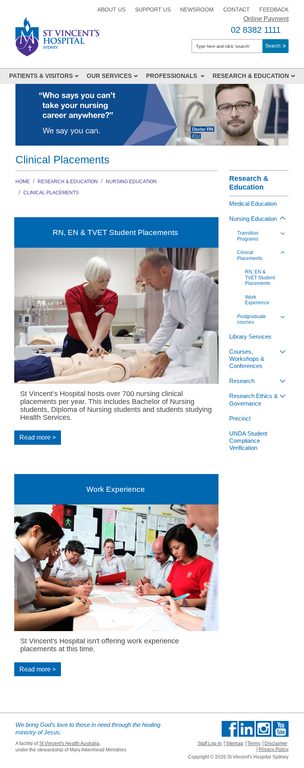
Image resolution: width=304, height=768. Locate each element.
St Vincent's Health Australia (69, 743)
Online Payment (266, 18)
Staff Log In (210, 743)
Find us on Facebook (230, 729)
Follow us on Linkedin (247, 729)
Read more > (37, 437)
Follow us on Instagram (264, 729)
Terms (253, 743)
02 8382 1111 (256, 30)
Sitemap (234, 743)
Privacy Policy (273, 749)
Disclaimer (275, 743)
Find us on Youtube (281, 729)
